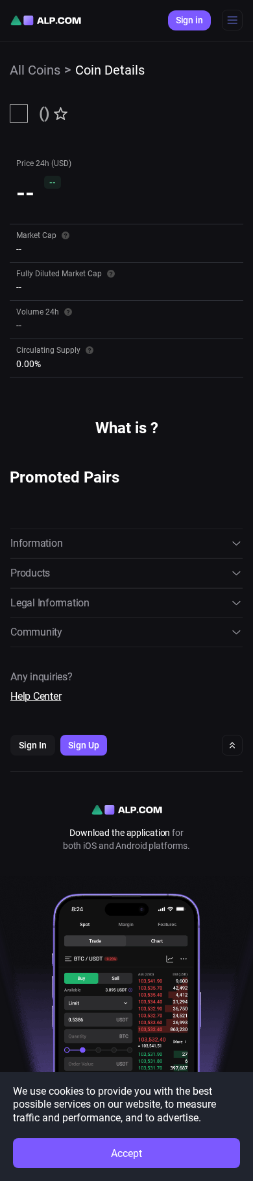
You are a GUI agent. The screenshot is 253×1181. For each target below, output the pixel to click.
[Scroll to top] (232, 745)
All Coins (35, 70)
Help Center (35, 696)
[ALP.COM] (45, 20)
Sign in (189, 20)
